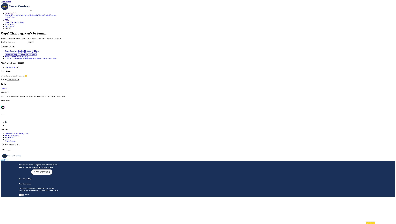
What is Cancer (10, 17)
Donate (8, 28)
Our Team (20, 22)
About (7, 21)
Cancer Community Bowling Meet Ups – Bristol (21, 53)
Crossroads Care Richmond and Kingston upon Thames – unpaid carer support (30, 58)
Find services (9, 26)
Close (6, 160)
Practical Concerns (50, 15)
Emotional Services (11, 15)
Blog (6, 19)
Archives (4, 79)
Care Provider (4, 88)
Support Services (10, 13)
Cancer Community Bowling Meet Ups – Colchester (22, 51)
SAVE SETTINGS (42, 172)
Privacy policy (9, 137)
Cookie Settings (10, 141)
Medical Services (23, 15)
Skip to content (6, 2)
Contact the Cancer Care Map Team (16, 134)
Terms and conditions (12, 135)
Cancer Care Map (10, 22)
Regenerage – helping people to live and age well (21, 55)
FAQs (7, 139)
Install (2, 160)
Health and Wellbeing (36, 15)
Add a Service (9, 24)
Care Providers (10, 67)
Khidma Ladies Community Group (16, 56)
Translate (370, 223)
